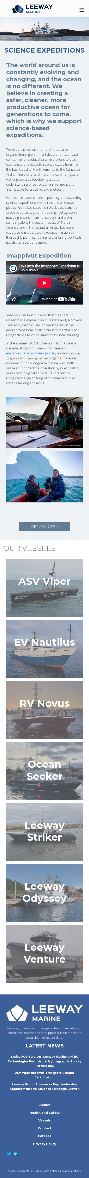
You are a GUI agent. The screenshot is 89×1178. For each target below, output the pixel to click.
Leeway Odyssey (44, 892)
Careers (44, 1136)
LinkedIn (16, 1154)
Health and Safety (45, 1113)
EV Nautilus (44, 642)
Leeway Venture (45, 953)
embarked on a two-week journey (31, 353)
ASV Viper (44, 581)
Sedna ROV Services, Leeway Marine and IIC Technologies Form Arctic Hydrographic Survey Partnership (44, 1061)
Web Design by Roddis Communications (58, 1170)
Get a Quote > (44, 527)
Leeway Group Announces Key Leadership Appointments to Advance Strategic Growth (44, 1086)
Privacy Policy (44, 1144)
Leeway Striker (44, 831)
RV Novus (44, 703)
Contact (44, 1128)
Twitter (9, 1154)
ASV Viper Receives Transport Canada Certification (44, 1075)
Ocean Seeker (45, 770)
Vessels (44, 1120)
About (44, 1105)
